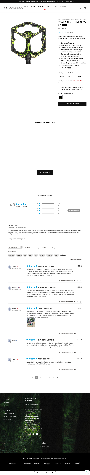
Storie (56, 6)
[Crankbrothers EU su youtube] (37, 434)
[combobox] (31, 247)
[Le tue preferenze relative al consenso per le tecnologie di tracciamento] (87, 472)
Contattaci (6, 402)
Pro (4, 408)
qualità (35, 255)
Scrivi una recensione (74, 210)
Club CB (49, 6)
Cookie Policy (7, 419)
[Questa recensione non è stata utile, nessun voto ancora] (80, 280)
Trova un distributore (72, 103)
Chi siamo (6, 399)
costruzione (49, 255)
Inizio (59, 19)
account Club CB (69, 1)
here (84, 63)
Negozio (33, 6)
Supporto (63, 6)
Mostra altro (63, 255)
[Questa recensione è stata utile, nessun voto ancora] (77, 280)
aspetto (30, 255)
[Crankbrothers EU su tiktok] (33, 434)
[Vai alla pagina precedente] (32, 377)
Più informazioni (48, 275)
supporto (56, 255)
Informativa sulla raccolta (45, 473)
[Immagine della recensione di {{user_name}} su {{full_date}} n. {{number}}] (31, 322)
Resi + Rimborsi (8, 411)
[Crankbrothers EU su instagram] (30, 434)
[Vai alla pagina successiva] (57, 377)
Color (65, 93)
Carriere (6, 405)
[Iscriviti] (42, 428)
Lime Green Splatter (60, 97)
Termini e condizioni (9, 413)
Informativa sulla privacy (10, 416)
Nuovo (26, 6)
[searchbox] (14, 247)
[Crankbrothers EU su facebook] (26, 434)
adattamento (11, 255)
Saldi (45, 9)
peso (25, 255)
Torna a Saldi (46, 172)
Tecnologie (41, 6)
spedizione (42, 255)
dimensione (19, 255)
